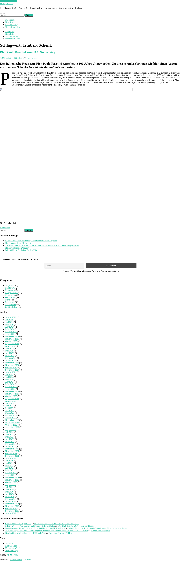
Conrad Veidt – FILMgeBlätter (18, 523)
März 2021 (9, 470)
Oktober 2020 (11, 482)
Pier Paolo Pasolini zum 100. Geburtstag (27, 52)
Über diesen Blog (12, 27)
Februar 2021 (11, 473)
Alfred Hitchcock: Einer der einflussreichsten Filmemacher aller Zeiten (98, 528)
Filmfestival (10, 288)
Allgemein (9, 285)
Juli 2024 (9, 375)
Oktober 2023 (11, 396)
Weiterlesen (5, 228)
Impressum (9, 20)
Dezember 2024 (12, 363)
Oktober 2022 (11, 425)
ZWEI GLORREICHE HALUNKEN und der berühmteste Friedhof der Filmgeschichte (42, 245)
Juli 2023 (9, 403)
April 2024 (9, 382)
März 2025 (9, 355)
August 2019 (10, 513)
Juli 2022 (9, 432)
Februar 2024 (11, 386)
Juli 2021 (9, 461)
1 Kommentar (31, 58)
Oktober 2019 (11, 508)
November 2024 (12, 365)
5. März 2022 (5, 58)
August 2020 (10, 484)
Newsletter (9, 22)
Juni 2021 (9, 463)
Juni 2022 (9, 434)
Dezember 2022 (12, 420)
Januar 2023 (10, 418)
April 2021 (9, 468)
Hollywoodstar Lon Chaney (17, 248)
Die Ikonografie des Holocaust (18, 243)
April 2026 (9, 327)
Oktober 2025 (11, 341)
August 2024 (10, 372)
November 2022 (12, 422)
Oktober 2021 (11, 453)
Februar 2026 (11, 331)
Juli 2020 (9, 487)
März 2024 (9, 384)
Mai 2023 (9, 408)
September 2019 (12, 511)
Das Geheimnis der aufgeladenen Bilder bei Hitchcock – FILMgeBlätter (35, 528)
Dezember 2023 (12, 391)
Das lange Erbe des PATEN (60, 533)
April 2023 (9, 410)
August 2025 (10, 346)
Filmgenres (10, 290)
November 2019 (12, 506)
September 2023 (12, 398)
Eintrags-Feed (11, 546)
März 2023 (9, 413)
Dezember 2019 (12, 504)
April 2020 (9, 494)
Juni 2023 (9, 406)
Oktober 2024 (11, 367)
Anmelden (9, 543)
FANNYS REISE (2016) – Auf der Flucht (75, 526)
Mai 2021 (9, 465)
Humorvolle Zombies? (100, 531)
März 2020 (9, 496)
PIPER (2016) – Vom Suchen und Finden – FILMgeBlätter (30, 526)
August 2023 (10, 401)
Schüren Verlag (11, 25)
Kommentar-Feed (12, 548)
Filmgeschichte (11, 292)
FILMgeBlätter (6, 3)
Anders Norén (16, 559)
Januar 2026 (10, 334)
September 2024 (12, 370)
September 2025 (12, 343)
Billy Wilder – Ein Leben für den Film (21, 250)
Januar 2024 (10, 389)
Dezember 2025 (12, 336)
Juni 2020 (9, 489)
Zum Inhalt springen (8, 1)
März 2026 (9, 329)
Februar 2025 (11, 358)
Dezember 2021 (12, 449)
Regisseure (9, 302)
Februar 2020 (11, 499)
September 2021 (12, 456)
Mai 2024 (9, 379)
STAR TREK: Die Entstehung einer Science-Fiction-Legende (31, 241)
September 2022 (12, 427)
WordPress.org (11, 550)
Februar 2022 (11, 444)
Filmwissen (10, 295)
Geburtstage (10, 297)
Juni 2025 (9, 348)
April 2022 (9, 439)
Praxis (7, 300)
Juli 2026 (9, 320)
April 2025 (9, 353)
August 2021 (10, 458)
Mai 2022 (9, 437)
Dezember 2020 (12, 477)
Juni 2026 (9, 322)
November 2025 (12, 339)
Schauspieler (10, 304)
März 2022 (9, 441)
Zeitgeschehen (11, 307)
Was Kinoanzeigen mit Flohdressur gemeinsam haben (56, 523)
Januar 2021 (10, 475)
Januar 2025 (10, 360)
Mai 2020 (9, 492)
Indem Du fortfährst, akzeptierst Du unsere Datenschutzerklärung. (92, 271)
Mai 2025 (9, 351)
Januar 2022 (10, 446)
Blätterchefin (18, 58)
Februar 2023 (11, 415)
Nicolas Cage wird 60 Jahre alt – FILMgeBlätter (25, 533)
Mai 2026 (9, 324)
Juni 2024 (9, 377)
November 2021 (12, 451)
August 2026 (10, 317)
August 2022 (10, 429)
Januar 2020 (10, 501)
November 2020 (12, 480)
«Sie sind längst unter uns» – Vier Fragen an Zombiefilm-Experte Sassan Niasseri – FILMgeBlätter (46, 531)
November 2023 (12, 394)
